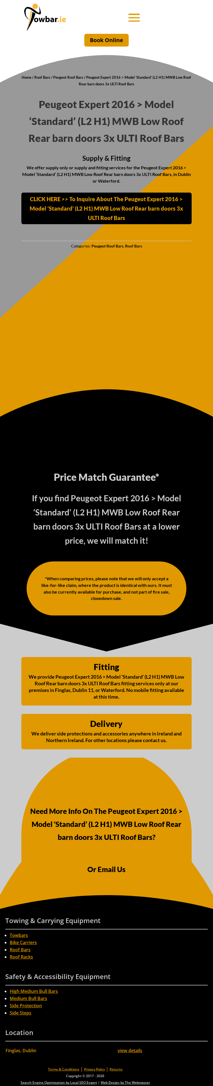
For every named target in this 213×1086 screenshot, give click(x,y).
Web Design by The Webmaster (125, 1082)
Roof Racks (21, 957)
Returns (116, 1069)
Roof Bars (42, 77)
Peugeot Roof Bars (68, 77)
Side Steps (20, 1013)
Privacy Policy (94, 1069)
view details (130, 1050)
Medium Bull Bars (28, 998)
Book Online (106, 40)
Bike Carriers (23, 942)
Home (26, 77)
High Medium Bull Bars (34, 991)
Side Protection (26, 1006)
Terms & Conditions (63, 1069)
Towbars (19, 935)
